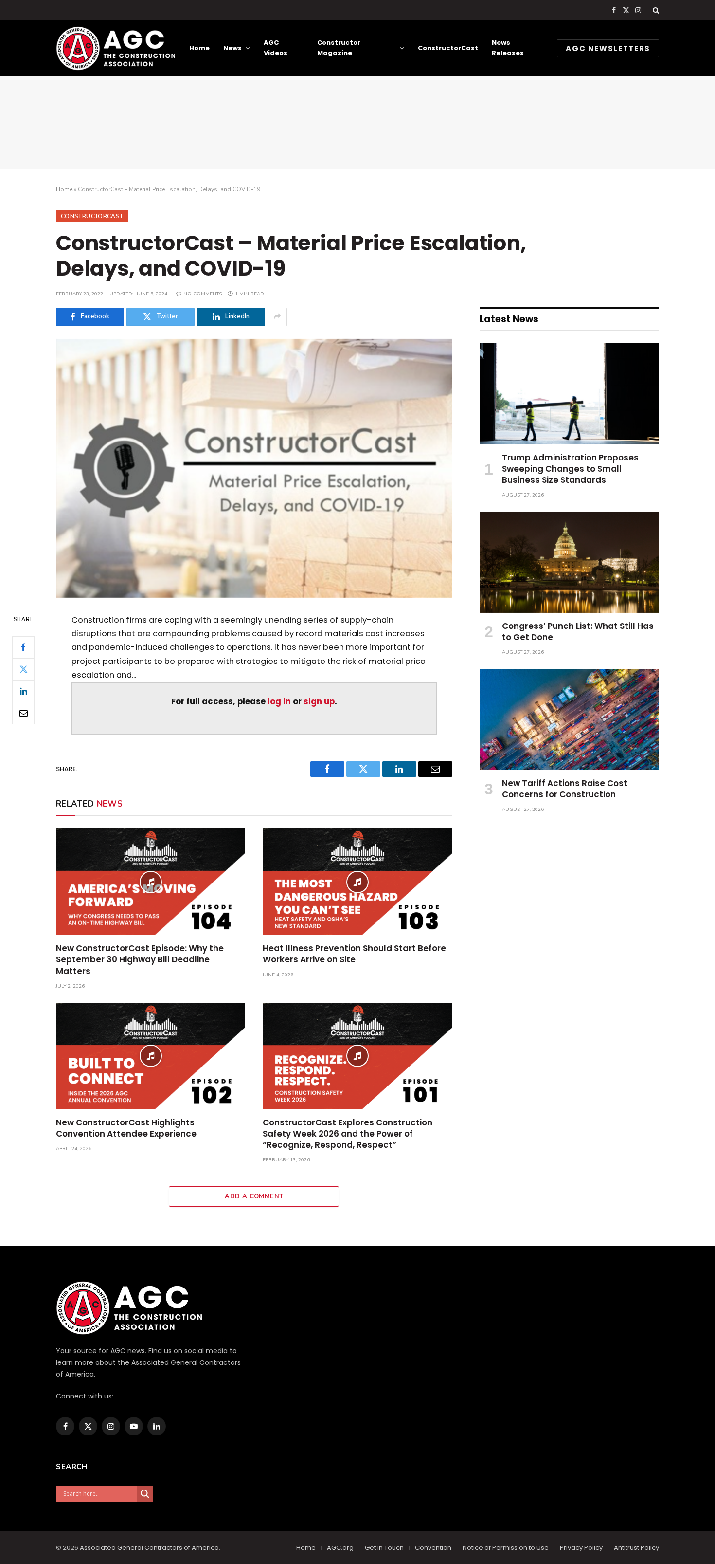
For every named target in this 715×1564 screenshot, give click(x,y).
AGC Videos (275, 47)
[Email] (23, 712)
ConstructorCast (448, 48)
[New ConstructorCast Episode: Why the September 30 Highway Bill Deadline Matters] (150, 881)
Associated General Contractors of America (149, 1547)
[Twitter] (23, 669)
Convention (433, 1547)
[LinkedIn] (23, 691)
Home (199, 48)
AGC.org (340, 1547)
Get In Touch (384, 1547)
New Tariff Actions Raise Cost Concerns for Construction (564, 789)
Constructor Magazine (338, 47)
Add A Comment (254, 1196)
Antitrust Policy (636, 1547)
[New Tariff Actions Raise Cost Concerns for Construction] (569, 719)
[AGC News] (115, 48)
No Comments (202, 294)
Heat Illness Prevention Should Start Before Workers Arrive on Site (354, 954)
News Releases (508, 47)
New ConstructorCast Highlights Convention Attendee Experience (126, 1128)
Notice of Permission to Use (506, 1547)
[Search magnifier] (145, 1494)
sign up (319, 701)
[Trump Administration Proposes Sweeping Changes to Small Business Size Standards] (569, 393)
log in (279, 701)
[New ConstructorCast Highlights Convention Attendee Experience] (150, 1056)
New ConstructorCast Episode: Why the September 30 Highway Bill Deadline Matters (140, 959)
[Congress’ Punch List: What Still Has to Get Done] (569, 562)
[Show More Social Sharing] (277, 317)
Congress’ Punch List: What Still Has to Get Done (578, 632)
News (232, 48)
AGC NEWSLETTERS (608, 48)
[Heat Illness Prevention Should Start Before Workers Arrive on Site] (357, 881)
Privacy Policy (581, 1547)
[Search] (655, 10)
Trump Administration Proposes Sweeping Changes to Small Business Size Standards (570, 469)
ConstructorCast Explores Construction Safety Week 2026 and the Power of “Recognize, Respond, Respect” (347, 1134)
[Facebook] (23, 647)
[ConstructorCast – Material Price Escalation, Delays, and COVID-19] (254, 468)
